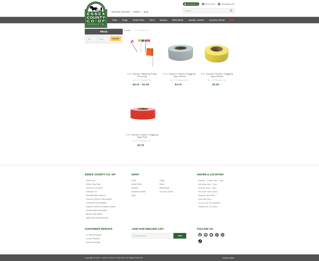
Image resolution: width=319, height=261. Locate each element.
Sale (232, 20)
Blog (146, 12)
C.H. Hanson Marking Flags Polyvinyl (142, 75)
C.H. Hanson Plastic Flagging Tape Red (142, 135)
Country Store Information (99, 199)
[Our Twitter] (211, 235)
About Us (90, 180)
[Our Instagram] (206, 235)
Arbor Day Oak (93, 184)
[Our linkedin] (222, 235)
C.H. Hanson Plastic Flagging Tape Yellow (217, 75)
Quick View (142, 89)
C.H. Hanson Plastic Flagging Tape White (179, 75)
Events (136, 12)
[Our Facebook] (200, 235)
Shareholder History (96, 195)
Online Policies (93, 242)
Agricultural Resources (97, 218)
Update (115, 39)
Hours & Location (94, 188)
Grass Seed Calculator (97, 210)
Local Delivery (93, 238)
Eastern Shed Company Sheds (100, 206)
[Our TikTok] (200, 241)
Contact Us (91, 191)
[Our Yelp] (217, 235)
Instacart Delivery (120, 12)
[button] (104, 31)
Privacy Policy (228, 258)
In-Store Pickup (93, 235)
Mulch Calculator (94, 214)
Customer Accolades (96, 203)
